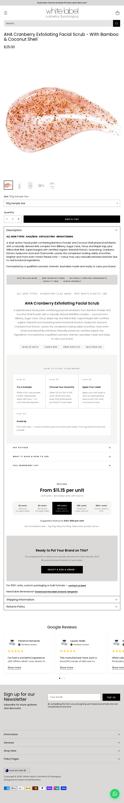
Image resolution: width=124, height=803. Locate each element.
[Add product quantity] (18, 219)
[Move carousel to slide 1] (59, 678)
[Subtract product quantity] (7, 219)
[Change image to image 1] (8, 185)
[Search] (116, 23)
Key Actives (20, 447)
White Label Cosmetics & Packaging (42, 776)
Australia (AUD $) (17, 770)
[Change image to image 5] (52, 185)
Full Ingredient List (26, 465)
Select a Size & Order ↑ (62, 569)
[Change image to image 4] (41, 185)
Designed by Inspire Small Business (22, 779)
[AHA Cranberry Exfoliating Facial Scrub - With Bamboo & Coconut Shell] (62, 115)
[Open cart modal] (117, 12)
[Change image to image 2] (19, 185)
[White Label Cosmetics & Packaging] (62, 12)
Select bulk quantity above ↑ (86, 526)
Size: (16, 196)
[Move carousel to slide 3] (64, 678)
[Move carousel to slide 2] (62, 678)
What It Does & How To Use (31, 456)
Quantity (9, 212)
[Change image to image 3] (30, 185)
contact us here (77, 585)
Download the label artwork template (56, 591)
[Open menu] (5, 12)
